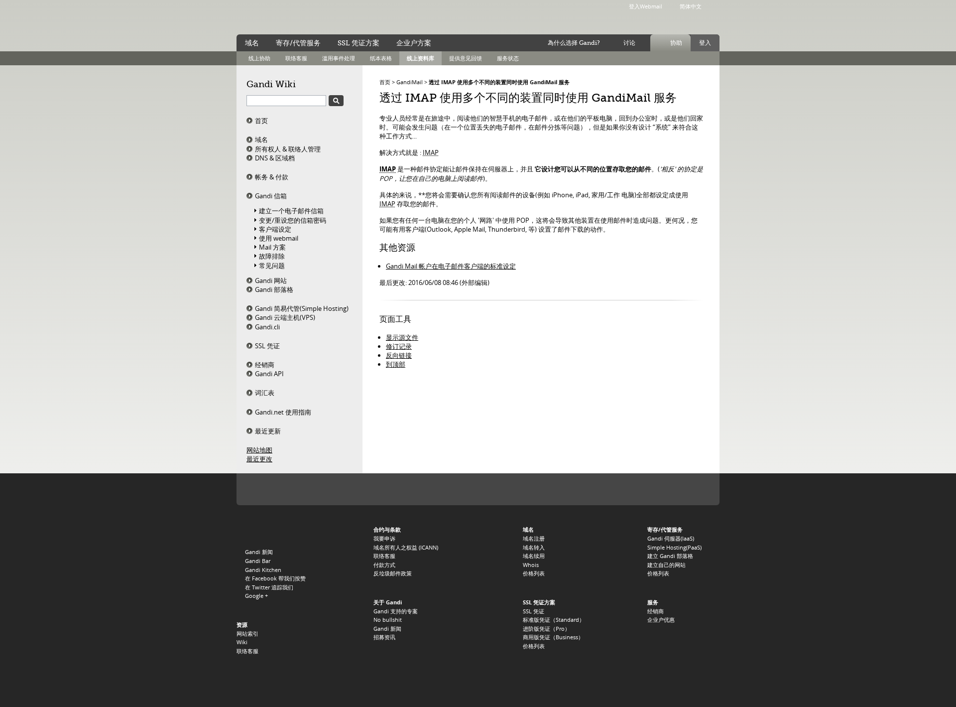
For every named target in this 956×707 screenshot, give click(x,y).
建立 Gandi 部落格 (670, 556)
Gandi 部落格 (274, 289)
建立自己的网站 (666, 564)
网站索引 (247, 633)
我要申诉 (384, 538)
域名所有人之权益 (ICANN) (405, 547)
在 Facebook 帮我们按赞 (275, 578)
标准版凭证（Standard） (554, 619)
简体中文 (691, 6)
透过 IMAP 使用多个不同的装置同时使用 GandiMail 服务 (499, 82)
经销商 (264, 364)
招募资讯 (384, 637)
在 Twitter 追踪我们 (269, 587)
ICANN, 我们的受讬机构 (266, 489)
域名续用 (534, 556)
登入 (705, 42)
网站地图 (259, 449)
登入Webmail (645, 6)
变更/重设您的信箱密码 (292, 220)
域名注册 (534, 538)
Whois (531, 564)
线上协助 (259, 58)
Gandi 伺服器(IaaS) (670, 538)
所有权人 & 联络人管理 (288, 148)
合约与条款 (387, 529)
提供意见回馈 (465, 58)
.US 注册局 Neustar (691, 489)
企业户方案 (413, 43)
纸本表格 (381, 58)
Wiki (242, 642)
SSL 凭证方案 (358, 43)
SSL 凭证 (267, 345)
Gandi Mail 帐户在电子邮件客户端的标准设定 (451, 266)
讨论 (629, 42)
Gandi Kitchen (263, 569)
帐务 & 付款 (271, 176)
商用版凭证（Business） (553, 637)
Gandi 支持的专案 (395, 611)
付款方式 (384, 564)
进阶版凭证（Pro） (546, 628)
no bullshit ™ (348, 16)
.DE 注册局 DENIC (630, 489)
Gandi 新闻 (259, 552)
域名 (261, 139)
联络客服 (296, 58)
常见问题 (272, 265)
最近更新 (268, 430)
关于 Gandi (387, 602)
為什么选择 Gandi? (574, 42)
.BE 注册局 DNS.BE (556, 489)
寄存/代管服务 (298, 43)
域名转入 (534, 547)
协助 (676, 42)
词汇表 (264, 392)
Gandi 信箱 (271, 195)
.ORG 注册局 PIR (352, 489)
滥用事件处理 (338, 58)
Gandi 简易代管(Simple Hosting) (302, 308)
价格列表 (534, 573)
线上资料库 (420, 58)
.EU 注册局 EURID (475, 489)
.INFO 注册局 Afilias (387, 489)
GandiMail (409, 82)
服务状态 (508, 58)
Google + (256, 595)
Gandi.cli (267, 326)
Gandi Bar (257, 561)
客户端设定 (275, 229)
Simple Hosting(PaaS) (674, 547)
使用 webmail (278, 238)
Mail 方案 (272, 247)
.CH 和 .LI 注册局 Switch (596, 489)
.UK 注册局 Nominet (516, 489)
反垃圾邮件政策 (392, 573)
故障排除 (272, 256)
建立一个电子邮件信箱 (291, 210)
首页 (261, 120)
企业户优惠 (661, 619)
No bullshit (387, 619)
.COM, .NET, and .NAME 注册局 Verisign (307, 489)
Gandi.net (257, 531)
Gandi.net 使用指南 (283, 412)
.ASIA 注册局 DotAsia (660, 489)
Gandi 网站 (271, 280)
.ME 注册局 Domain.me (444, 489)
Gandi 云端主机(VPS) (285, 317)
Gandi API (269, 373)
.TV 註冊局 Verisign (418, 489)
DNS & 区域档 (275, 157)
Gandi (277, 17)
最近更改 (259, 458)
